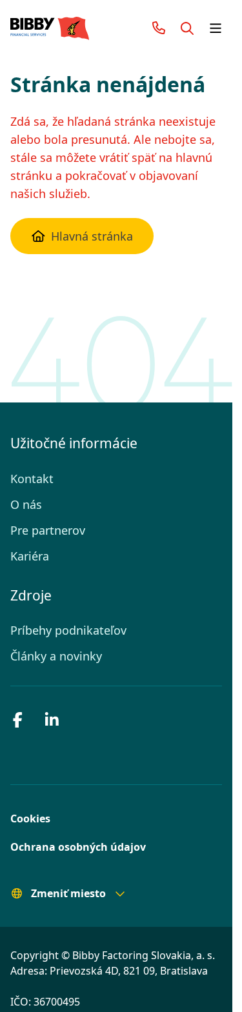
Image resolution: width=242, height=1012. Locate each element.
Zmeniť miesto (64, 893)
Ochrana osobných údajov (71, 847)
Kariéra (29, 556)
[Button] (187, 28)
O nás (24, 504)
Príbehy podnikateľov (66, 630)
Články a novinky (54, 656)
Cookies (29, 818)
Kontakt (31, 478)
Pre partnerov (46, 530)
